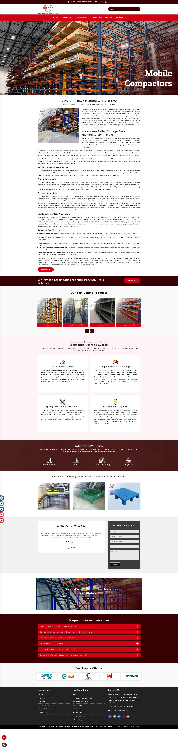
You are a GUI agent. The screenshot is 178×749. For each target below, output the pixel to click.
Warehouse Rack (51, 325)
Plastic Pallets (79, 716)
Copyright (42, 726)
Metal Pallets (78, 712)
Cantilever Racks (130, 325)
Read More (45, 269)
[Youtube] (128, 716)
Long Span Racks (77, 325)
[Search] (138, 9)
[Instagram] (124, 716)
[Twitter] (115, 716)
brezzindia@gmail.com (105, 2)
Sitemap (108, 18)
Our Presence (43, 705)
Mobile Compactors (81, 702)
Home (56, 18)
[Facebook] (110, 716)
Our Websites (43, 709)
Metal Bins (77, 709)
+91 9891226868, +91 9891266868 (80, 2)
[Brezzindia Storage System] (48, 9)
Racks (76, 694)
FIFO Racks (103, 325)
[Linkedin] (119, 716)
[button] (13, 58)
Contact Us (120, 18)
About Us (67, 18)
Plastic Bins (78, 705)
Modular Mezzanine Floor (83, 698)
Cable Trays (78, 720)
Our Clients (97, 18)
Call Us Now (88, 598)
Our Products (80, 18)
